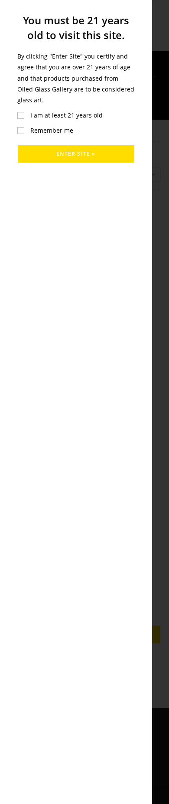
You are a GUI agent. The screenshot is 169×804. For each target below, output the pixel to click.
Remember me (51, 130)
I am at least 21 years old (66, 115)
